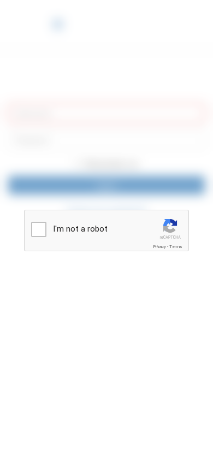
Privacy (159, 246)
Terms (175, 246)
